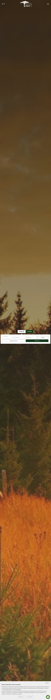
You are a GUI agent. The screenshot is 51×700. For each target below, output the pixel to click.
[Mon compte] (2, 4)
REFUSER (21, 696)
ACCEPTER (29, 696)
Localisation (5, 336)
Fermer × (47, 682)
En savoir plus (8, 694)
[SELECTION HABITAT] (26, 4)
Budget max (29, 337)
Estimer (29, 331)
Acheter (21, 331)
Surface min (17, 337)
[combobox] (8, 337)
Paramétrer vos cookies (17, 694)
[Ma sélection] (4, 4)
